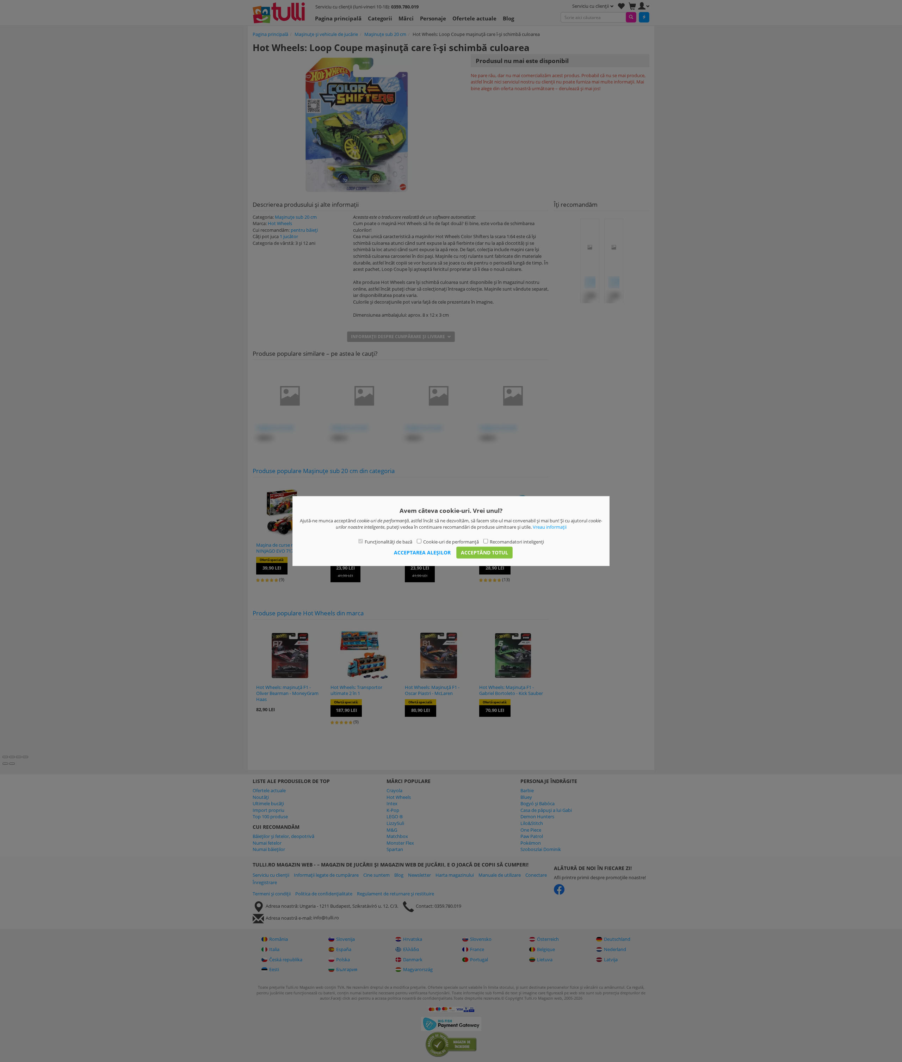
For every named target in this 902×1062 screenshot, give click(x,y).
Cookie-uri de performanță (451, 541)
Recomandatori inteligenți (517, 541)
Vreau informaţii (550, 527)
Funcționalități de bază (388, 541)
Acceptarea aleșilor (422, 552)
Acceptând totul (484, 552)
